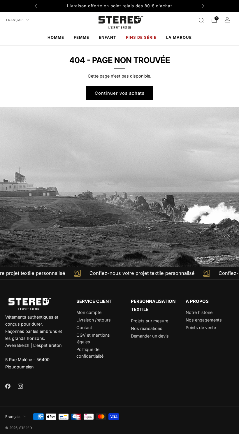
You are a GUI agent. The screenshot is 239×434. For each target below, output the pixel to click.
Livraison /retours (93, 319)
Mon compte (88, 312)
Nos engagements (204, 319)
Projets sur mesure (149, 320)
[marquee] (119, 273)
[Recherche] (201, 20)
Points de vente (201, 327)
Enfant (107, 37)
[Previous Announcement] (36, 6)
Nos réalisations (146, 328)
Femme (81, 37)
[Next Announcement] (203, 6)
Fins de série (141, 37)
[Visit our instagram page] (20, 386)
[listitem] (119, 6)
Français (15, 20)
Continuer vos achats (120, 93)
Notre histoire (199, 312)
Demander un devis (150, 335)
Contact (84, 327)
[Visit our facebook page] (7, 386)
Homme (56, 37)
